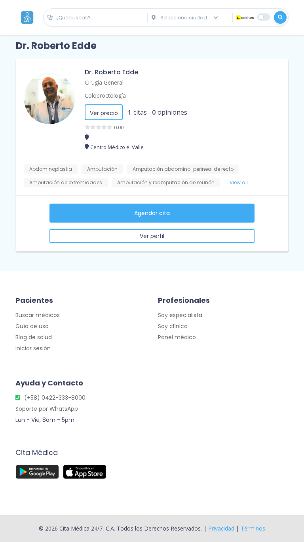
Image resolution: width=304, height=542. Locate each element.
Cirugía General (104, 82)
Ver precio (104, 113)
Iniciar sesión (33, 348)
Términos (253, 528)
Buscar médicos (37, 315)
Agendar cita (152, 213)
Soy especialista (180, 315)
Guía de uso (32, 326)
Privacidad (221, 528)
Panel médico (177, 337)
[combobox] (95, 18)
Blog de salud (33, 337)
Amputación (102, 169)
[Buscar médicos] (280, 17)
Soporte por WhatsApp (46, 409)
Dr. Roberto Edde (111, 72)
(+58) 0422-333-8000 (55, 398)
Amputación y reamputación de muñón (166, 182)
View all (239, 182)
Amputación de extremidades (65, 182)
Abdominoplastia (50, 169)
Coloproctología (105, 95)
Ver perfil (152, 236)
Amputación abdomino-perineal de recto (183, 169)
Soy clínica (173, 326)
